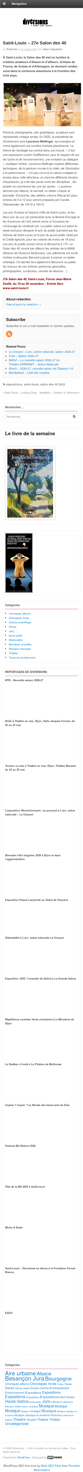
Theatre (19, 1419)
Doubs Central (39, 1388)
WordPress (23, 1457)
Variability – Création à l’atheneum (59, 392)
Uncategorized (16, 1423)
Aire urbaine (20, 1373)
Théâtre (13, 653)
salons (8, 1419)
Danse (12, 627)
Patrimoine (56, 1415)
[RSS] (9, 334)
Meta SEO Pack (51, 1466)
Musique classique (20, 649)
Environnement (59, 1388)
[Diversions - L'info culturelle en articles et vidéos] (41, 26)
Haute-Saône (17, 1401)
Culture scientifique (20, 622)
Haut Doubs (67, 1397)
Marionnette (16, 640)
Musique (46, 1406)
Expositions (56, 49)
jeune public (16, 635)
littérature (9, 1406)
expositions (14, 384)
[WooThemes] (54, 1457)
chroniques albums (20, 613)
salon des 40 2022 (52, 384)
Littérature (56, 1401)
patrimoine (68, 1415)
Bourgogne (58, 1378)
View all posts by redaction (23, 304)
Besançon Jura (24, 1378)
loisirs (18, 1406)
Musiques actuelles (20, 644)
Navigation (19, 4)
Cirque (60, 1384)
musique (33, 1406)
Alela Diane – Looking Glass (20, 392)
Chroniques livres (19, 618)
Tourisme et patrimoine (22, 657)
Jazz (12, 631)
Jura (46, 1401)
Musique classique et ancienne (32, 1415)
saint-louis (31, 384)
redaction (12, 49)
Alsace (46, 49)
